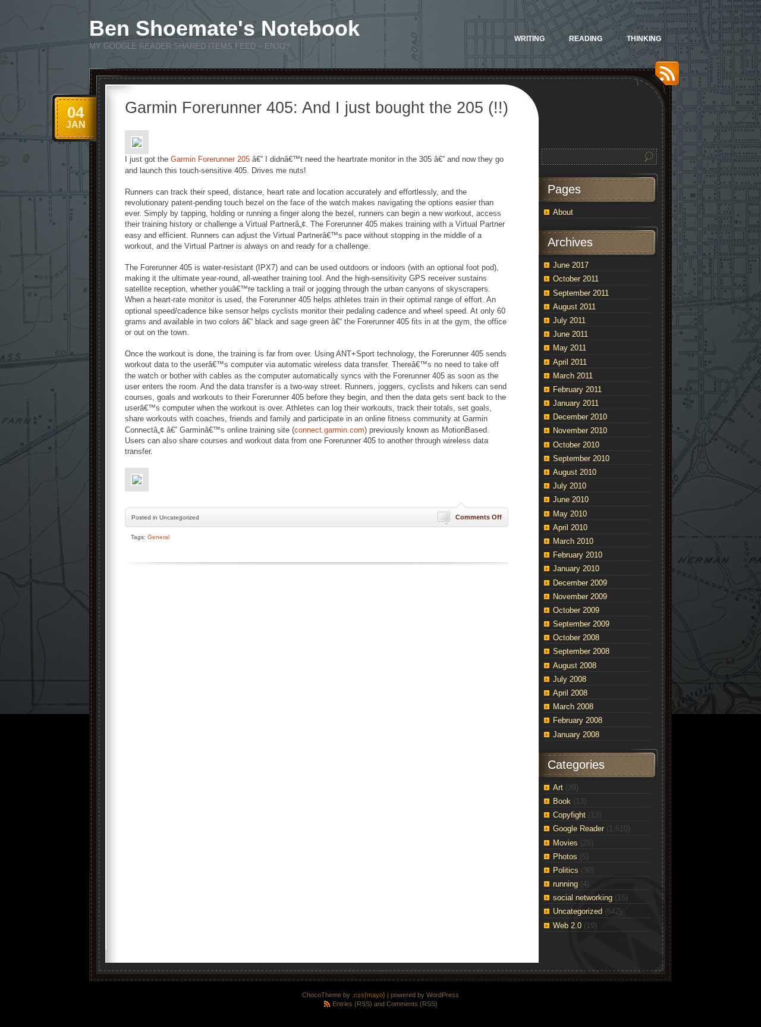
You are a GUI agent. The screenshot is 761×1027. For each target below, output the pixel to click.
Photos (565, 856)
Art (558, 787)
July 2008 (569, 679)
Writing (529, 39)
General (158, 537)
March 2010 (573, 541)
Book (562, 801)
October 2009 (576, 610)
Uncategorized (577, 911)
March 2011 (573, 375)
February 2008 (577, 720)
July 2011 (569, 320)
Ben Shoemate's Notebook (224, 28)
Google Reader (578, 828)
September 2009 (581, 623)
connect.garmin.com (329, 429)
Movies (565, 842)
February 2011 (577, 389)
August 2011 (574, 306)
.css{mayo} (368, 994)
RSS (664, 77)
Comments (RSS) (412, 1003)
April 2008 (570, 692)
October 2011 (576, 278)
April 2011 (570, 362)
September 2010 (581, 458)
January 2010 (576, 568)
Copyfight (569, 814)
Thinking (644, 39)
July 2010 (569, 485)
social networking (582, 897)
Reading (585, 39)
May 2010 (570, 513)
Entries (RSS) (352, 1003)
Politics (565, 870)
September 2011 (581, 293)
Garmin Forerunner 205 (210, 159)
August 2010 (574, 472)
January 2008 (576, 734)
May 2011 (569, 347)
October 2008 (576, 637)
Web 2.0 (567, 925)
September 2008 (581, 651)
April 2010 (570, 527)
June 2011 (570, 334)
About (563, 212)
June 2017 (571, 265)
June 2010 (571, 499)
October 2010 (576, 444)
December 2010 (580, 416)
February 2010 (577, 554)
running (565, 883)
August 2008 (574, 665)
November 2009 (580, 596)
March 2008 (573, 706)
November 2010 (580, 430)
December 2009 (580, 582)
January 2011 (576, 403)
